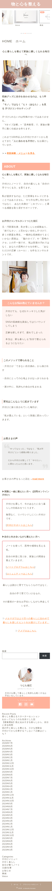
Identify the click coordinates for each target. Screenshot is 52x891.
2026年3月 (7, 754)
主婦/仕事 (7, 868)
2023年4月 (7, 847)
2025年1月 (7, 792)
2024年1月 (7, 826)
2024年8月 (7, 806)
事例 (4, 873)
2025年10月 (8, 769)
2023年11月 (8, 832)
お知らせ (6, 870)
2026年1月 (7, 760)
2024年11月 (8, 798)
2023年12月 (8, 829)
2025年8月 (7, 775)
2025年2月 (7, 789)
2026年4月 (7, 751)
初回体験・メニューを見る (21, 153)
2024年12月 (8, 795)
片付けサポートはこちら (19, 525)
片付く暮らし (8, 862)
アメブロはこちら (27, 631)
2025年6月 (7, 780)
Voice (5, 876)
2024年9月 (7, 803)
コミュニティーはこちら (19, 574)
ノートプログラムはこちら (21, 567)
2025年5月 (7, 783)
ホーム (16, 884)
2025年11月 (8, 766)
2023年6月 (7, 844)
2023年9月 (7, 838)
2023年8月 (7, 841)
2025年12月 (8, 763)
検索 (4, 651)
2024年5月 (7, 815)
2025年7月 (7, 777)
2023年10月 (8, 835)
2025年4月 (7, 786)
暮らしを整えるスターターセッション (21, 716)
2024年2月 (7, 824)
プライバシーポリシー (30, 884)
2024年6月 (7, 812)
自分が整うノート (11, 865)
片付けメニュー (10, 859)
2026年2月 (7, 757)
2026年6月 (7, 746)
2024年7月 (7, 809)
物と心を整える (26, 3)
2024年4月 (7, 818)
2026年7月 (7, 743)
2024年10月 (8, 801)
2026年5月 (7, 749)
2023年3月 (7, 850)
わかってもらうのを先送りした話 (18, 719)
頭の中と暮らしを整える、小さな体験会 (22, 728)
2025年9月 (7, 772)
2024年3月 (7, 821)
